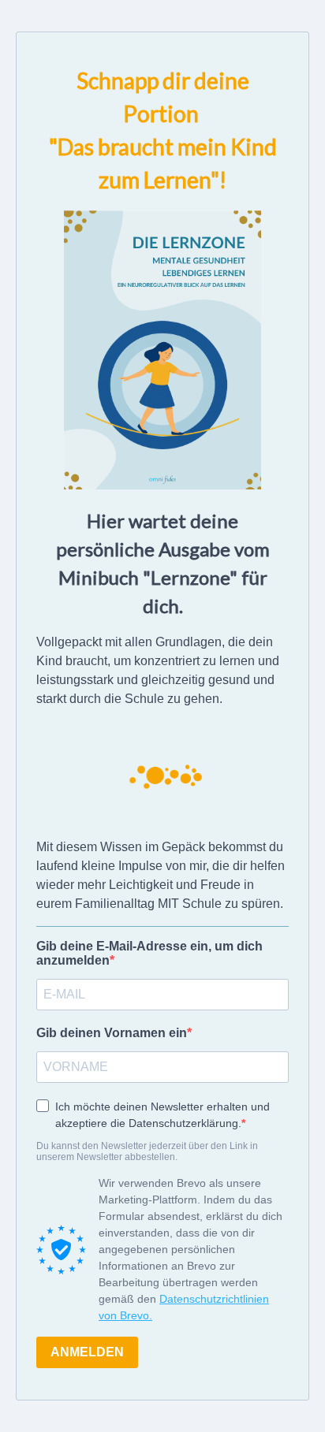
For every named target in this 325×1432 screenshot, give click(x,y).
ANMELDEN (87, 1352)
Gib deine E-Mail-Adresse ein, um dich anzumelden (149, 953)
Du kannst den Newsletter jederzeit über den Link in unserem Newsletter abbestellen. (147, 1151)
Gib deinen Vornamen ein (111, 1033)
